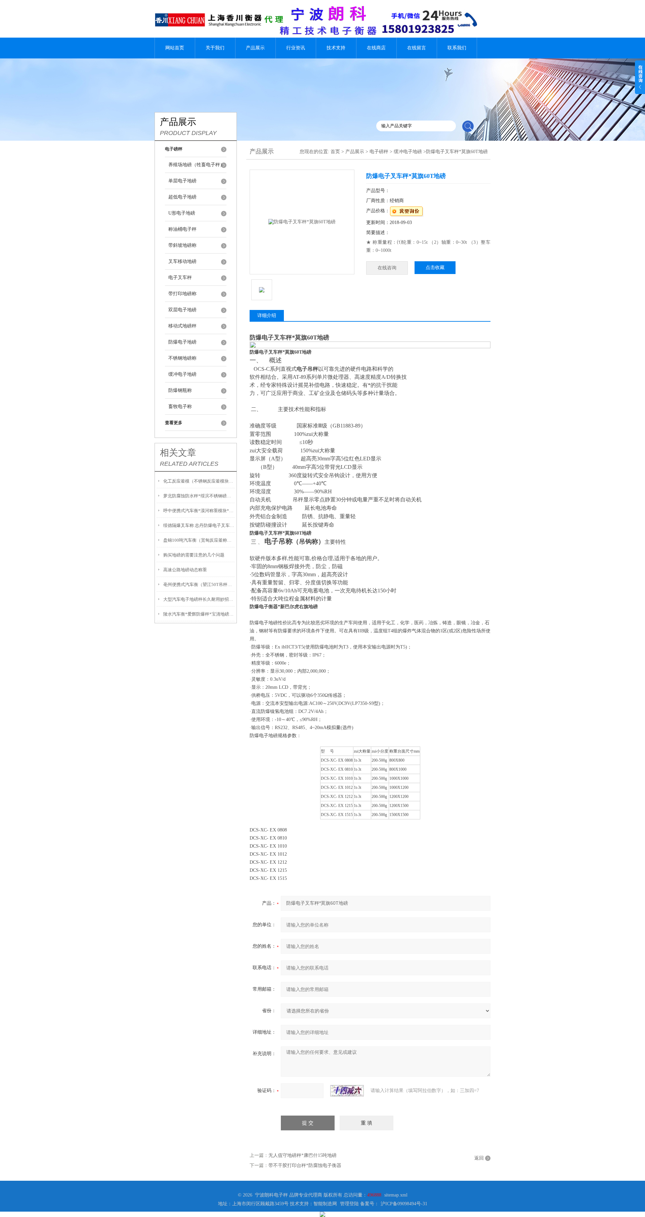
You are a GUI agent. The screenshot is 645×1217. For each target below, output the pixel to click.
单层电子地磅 (182, 180)
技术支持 (336, 47)
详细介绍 (266, 315)
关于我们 (215, 47)
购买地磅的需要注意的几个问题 (193, 554)
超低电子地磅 (182, 196)
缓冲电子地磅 (182, 374)
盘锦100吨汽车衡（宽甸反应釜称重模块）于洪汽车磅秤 (199, 540)
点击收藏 (435, 267)
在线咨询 (387, 267)
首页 (335, 151)
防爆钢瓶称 (180, 390)
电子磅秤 (379, 151)
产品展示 (255, 47)
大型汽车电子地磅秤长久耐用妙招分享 (199, 599)
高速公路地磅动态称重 (185, 569)
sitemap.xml (395, 1195)
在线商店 (376, 47)
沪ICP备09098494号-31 (404, 1203)
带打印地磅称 (182, 293)
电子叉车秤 (180, 277)
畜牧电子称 (180, 406)
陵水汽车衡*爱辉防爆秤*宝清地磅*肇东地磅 (199, 614)
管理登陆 (349, 1203)
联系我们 (456, 47)
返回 (479, 1158)
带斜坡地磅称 (182, 245)
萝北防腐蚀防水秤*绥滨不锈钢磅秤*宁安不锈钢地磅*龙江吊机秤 (199, 495)
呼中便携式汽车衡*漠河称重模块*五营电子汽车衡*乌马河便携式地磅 (199, 510)
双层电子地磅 (182, 309)
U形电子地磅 (181, 213)
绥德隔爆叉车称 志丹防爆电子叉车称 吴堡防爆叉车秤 (199, 525)
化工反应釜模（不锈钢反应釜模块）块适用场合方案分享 (199, 481)
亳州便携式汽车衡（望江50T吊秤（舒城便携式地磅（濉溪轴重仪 (199, 584)
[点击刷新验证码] (347, 1090)
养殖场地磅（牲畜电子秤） (196, 164)
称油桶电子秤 (182, 229)
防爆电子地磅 (182, 342)
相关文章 (178, 453)
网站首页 (174, 47)
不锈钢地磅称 (182, 358)
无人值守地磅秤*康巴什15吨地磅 (302, 1155)
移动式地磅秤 (182, 325)
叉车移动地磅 (182, 261)
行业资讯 (295, 47)
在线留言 (416, 47)
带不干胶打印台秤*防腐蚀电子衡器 (304, 1165)
